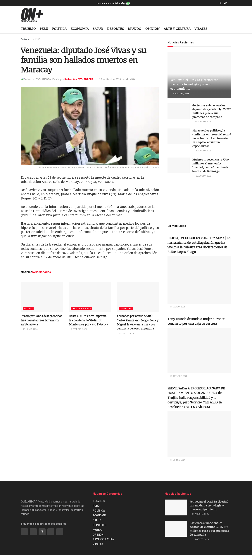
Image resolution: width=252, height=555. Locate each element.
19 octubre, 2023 (178, 376)
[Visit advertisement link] (199, 200)
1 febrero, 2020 (177, 460)
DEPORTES (115, 28)
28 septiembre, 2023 (110, 79)
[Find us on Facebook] (211, 3)
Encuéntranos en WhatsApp (111, 3)
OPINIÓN (152, 28)
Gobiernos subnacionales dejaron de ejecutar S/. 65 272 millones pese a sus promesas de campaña (211, 111)
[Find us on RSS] (59, 531)
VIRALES (201, 28)
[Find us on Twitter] (220, 3)
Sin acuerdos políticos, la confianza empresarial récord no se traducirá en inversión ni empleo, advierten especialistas (211, 138)
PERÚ (44, 28)
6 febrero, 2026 (78, 329)
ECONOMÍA (80, 28)
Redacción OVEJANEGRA (78, 79)
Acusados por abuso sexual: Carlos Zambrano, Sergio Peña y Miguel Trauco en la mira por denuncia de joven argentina (137, 322)
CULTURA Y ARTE (81, 308)
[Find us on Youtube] (230, 3)
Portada (25, 39)
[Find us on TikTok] (225, 3)
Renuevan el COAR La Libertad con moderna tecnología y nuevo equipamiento (194, 84)
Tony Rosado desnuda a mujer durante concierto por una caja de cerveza (196, 321)
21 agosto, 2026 (180, 93)
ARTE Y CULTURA (177, 28)
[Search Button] (229, 28)
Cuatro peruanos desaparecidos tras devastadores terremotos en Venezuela (41, 320)
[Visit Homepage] (35, 15)
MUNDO (134, 28)
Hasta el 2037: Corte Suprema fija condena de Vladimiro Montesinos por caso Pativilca (88, 320)
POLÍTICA (59, 28)
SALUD (98, 28)
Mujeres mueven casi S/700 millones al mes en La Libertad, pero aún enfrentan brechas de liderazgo (211, 165)
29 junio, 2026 (30, 329)
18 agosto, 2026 (202, 151)
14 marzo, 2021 (177, 307)
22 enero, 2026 (126, 333)
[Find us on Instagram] (216, 3)
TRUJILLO (28, 28)
